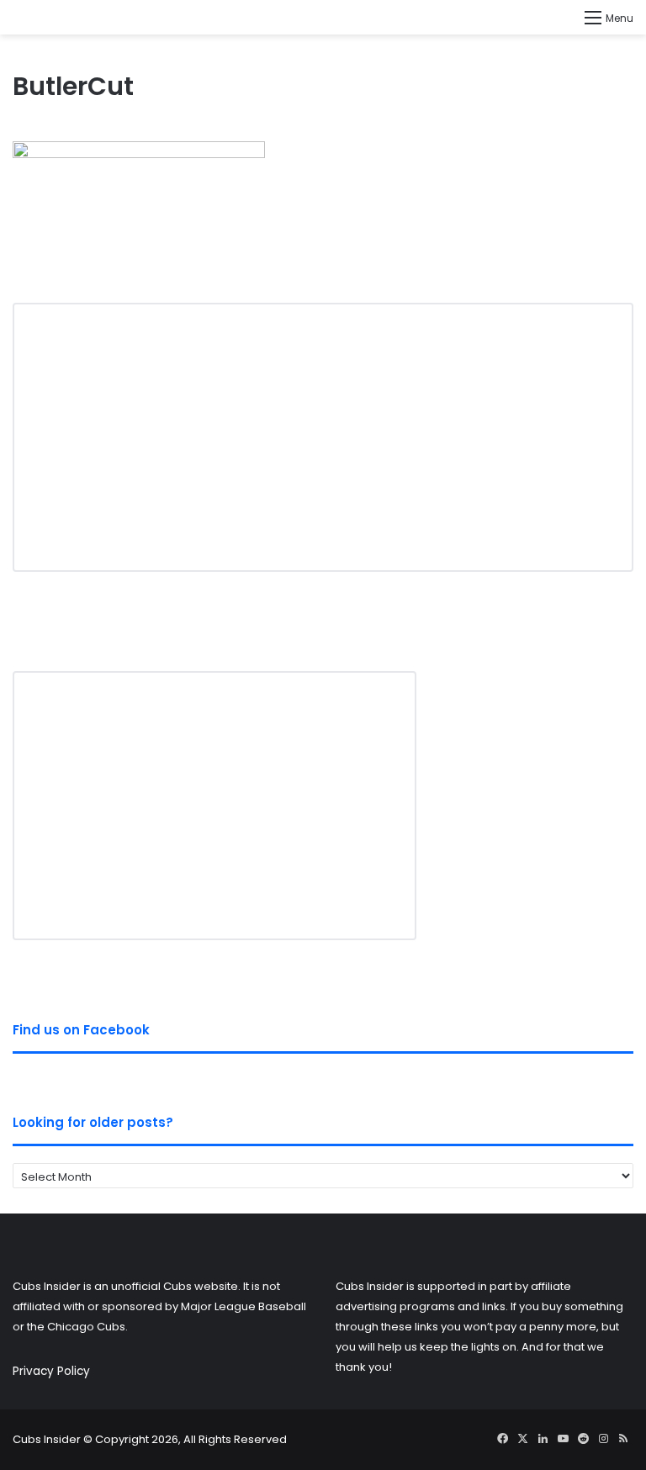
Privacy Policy (51, 1371)
